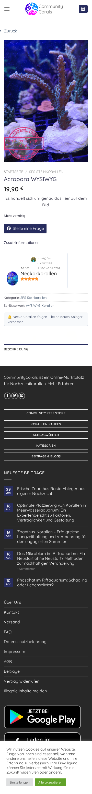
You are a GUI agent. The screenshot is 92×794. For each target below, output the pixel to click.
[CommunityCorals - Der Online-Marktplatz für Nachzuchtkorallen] (44, 9)
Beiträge (12, 671)
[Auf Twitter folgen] (14, 396)
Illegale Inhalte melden (25, 690)
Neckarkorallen (38, 273)
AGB (8, 661)
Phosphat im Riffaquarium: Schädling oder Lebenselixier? (52, 582)
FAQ (8, 631)
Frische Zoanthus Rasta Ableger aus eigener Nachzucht (51, 491)
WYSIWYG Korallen (40, 305)
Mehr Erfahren (61, 383)
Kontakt (11, 612)
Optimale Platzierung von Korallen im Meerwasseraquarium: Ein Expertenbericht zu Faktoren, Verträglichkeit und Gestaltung (52, 513)
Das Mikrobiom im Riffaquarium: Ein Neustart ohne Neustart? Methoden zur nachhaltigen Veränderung (51, 558)
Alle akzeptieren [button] (50, 782)
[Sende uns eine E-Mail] (21, 396)
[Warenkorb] (83, 9)
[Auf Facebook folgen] (7, 396)
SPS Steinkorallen (46, 171)
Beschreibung (16, 349)
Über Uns (12, 602)
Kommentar (26, 569)
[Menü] (7, 9)
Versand (12, 621)
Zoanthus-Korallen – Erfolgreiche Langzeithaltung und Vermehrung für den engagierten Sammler (52, 536)
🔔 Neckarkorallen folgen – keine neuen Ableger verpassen (45, 319)
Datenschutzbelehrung (25, 641)
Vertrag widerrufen (21, 681)
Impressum (14, 651)
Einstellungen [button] (19, 782)
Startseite (13, 171)
